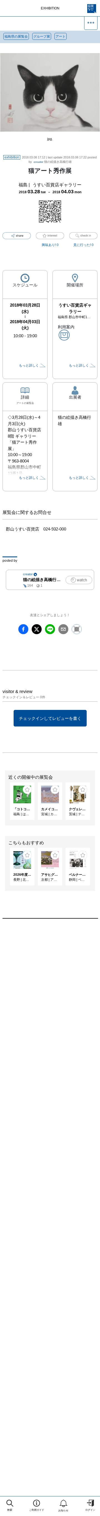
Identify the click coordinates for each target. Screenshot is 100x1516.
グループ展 (41, 36)
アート (61, 36)
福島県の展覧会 (16, 36)
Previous (4, 804)
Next (96, 804)
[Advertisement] (50, 989)
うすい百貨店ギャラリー (56, 184)
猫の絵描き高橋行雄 (53, 161)
